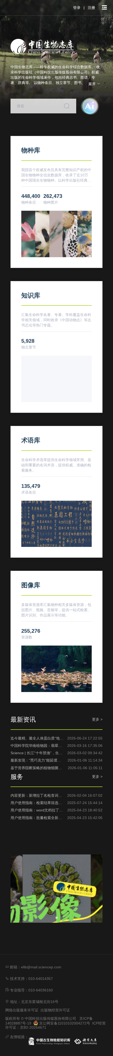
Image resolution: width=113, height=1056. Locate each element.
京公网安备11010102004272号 (64, 1023)
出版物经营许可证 (55, 1010)
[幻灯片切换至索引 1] (56, 918)
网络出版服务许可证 (21, 1010)
